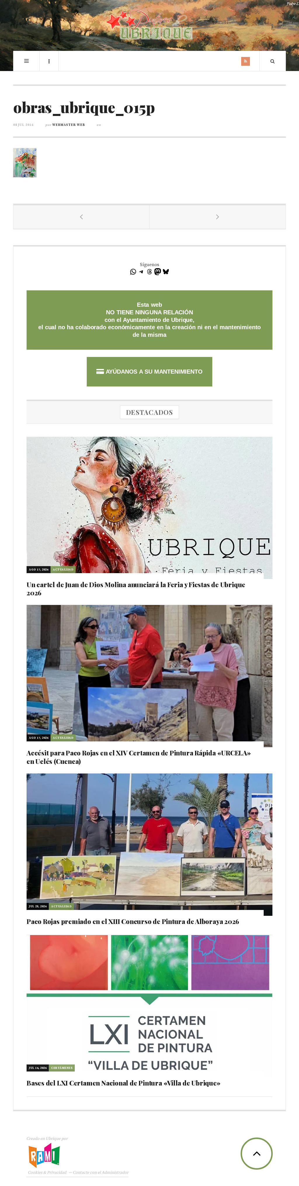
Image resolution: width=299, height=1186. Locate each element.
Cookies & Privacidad (47, 1172)
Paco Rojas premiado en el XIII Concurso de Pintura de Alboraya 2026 (133, 921)
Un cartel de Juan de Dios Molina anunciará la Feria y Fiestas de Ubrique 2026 (136, 588)
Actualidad (63, 569)
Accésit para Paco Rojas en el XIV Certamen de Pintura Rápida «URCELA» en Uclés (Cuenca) (139, 757)
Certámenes (61, 1068)
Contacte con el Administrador (100, 1172)
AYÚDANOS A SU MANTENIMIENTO (153, 371)
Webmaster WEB (68, 125)
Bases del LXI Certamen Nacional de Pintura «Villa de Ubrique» (123, 1083)
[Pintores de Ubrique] (149, 25)
